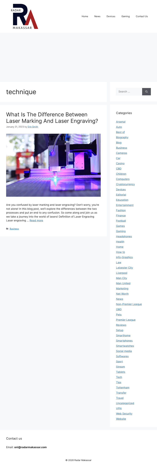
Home (85, 16)
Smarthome (123, 335)
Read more (36, 220)
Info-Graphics (124, 257)
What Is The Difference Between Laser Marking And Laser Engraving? (52, 117)
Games (120, 226)
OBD (119, 309)
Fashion (121, 210)
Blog (118, 142)
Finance (121, 215)
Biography (122, 137)
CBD (118, 168)
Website (121, 418)
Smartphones (124, 340)
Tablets (120, 371)
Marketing (122, 288)
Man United (123, 283)
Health (120, 241)
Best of (120, 132)
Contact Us (142, 16)
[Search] (146, 91)
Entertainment (125, 205)
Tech (119, 377)
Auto (119, 126)
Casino (120, 163)
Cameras (121, 153)
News (97, 16)
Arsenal (120, 121)
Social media (124, 351)
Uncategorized (125, 403)
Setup (119, 330)
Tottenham (122, 387)
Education (122, 199)
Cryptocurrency (125, 184)
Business (14, 228)
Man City (121, 278)
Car (118, 158)
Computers (123, 179)
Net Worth (122, 293)
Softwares (122, 356)
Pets (119, 314)
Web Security (124, 413)
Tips (118, 382)
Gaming (125, 16)
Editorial (121, 194)
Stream (120, 366)
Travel (120, 398)
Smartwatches (125, 345)
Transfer (121, 392)
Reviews (121, 325)
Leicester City (124, 267)
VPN (119, 408)
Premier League (126, 319)
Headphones (124, 236)
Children (121, 173)
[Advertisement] (78, 55)
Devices (111, 16)
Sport (119, 361)
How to (120, 252)
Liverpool (121, 272)
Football (121, 220)
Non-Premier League (129, 304)
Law (118, 262)
